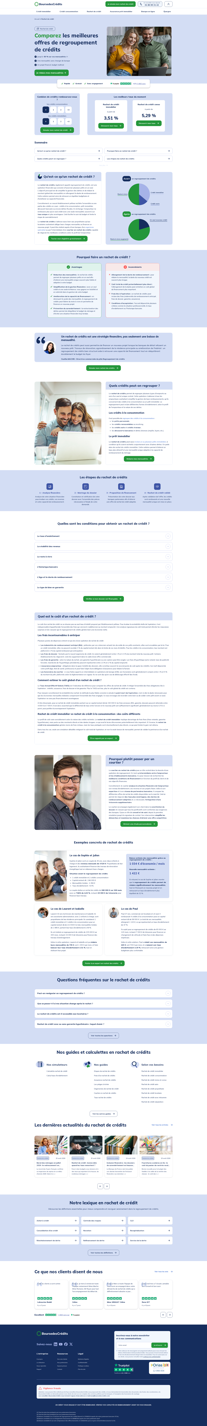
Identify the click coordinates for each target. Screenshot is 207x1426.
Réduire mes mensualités (137, 459)
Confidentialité (82, 1362)
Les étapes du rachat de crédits (120, 159)
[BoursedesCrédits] (52, 1333)
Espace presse (62, 1366)
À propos (40, 1359)
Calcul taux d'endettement (57, 1075)
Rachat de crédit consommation (154, 1075)
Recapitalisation (137, 1230)
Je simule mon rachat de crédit (120, 4)
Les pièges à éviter (101, 1084)
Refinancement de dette (93, 1240)
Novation (87, 1230)
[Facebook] (66, 1344)
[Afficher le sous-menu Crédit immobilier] (50, 11)
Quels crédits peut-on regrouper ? (51, 159)
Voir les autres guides (102, 1114)
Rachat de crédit (94, 11)
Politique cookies (83, 1366)
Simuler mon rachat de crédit (55, 130)
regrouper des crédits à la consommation (138, 418)
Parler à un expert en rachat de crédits (101, 963)
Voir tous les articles (160, 1125)
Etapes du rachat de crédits (104, 1071)
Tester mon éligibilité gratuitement (66, 239)
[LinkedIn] (55, 1344)
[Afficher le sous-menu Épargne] (170, 11)
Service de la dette (138, 1240)
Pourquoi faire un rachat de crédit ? (122, 151)
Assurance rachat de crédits (105, 1080)
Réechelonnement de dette (48, 1240)
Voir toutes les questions (102, 1035)
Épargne (167, 11)
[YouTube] (60, 1344)
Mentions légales (83, 1359)
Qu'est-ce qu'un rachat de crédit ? (51, 151)
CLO (132, 1221)
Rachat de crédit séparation (152, 1102)
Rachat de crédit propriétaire (152, 1089)
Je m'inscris (158, 1345)
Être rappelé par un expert (101, 738)
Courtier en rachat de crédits (105, 1093)
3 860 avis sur (63, 1315)
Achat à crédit (43, 1221)
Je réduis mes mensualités (49, 72)
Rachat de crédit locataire (151, 1093)
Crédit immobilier (43, 11)
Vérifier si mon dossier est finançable (102, 599)
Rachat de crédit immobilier (152, 1071)
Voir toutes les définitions (102, 1253)
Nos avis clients (62, 1359)
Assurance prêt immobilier (121, 11)
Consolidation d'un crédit (47, 1230)
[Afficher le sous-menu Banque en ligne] (154, 11)
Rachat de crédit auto (149, 1084)
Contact (59, 1369)
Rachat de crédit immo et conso (153, 1080)
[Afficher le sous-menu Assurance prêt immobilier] (131, 11)
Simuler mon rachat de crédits (102, 368)
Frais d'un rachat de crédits (104, 1075)
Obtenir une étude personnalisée (137, 824)
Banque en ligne (148, 11)
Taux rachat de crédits (102, 1097)
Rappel (39, 1369)
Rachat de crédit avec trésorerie (153, 1097)
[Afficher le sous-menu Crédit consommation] (77, 11)
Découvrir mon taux (109, 126)
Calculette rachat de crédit (57, 1071)
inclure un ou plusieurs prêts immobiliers (150, 442)
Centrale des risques (92, 1221)
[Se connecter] (168, 4)
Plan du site (81, 1369)
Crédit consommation (69, 11)
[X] (71, 1344)
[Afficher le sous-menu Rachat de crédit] (100, 11)
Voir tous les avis (161, 1272)
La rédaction (41, 1362)
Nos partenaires (62, 1362)
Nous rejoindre (41, 1366)
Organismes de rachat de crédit (106, 1089)
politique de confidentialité (151, 1357)
